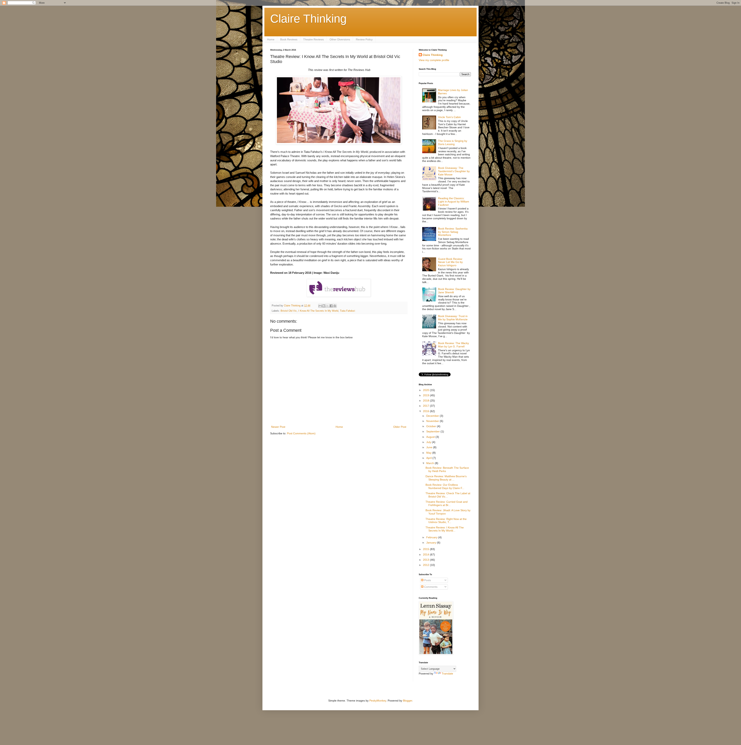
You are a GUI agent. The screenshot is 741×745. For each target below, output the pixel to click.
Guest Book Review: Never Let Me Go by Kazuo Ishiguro (450, 262)
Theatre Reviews (313, 39)
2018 (426, 400)
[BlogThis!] (324, 306)
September (433, 431)
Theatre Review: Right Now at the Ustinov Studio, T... (446, 520)
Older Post (399, 426)
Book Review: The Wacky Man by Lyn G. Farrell (453, 345)
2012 (426, 564)
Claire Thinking (308, 18)
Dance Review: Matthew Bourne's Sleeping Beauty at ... (446, 478)
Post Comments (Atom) (301, 433)
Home (270, 39)
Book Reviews (288, 39)
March (430, 463)
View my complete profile (434, 60)
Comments (430, 586)
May (429, 452)
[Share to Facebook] (331, 306)
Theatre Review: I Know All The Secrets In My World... (444, 529)
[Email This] (320, 306)
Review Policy (364, 39)
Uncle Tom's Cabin (449, 117)
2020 (426, 390)
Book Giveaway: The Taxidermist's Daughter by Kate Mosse (454, 171)
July (429, 442)
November (433, 421)
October (431, 426)
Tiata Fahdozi (347, 311)
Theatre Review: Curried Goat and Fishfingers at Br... (446, 503)
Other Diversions (340, 39)
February (432, 537)
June (429, 447)
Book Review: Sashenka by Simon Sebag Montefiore (453, 232)
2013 (426, 559)
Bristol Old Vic (289, 311)
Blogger (407, 700)
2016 (426, 411)
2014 (426, 554)
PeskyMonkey (377, 700)
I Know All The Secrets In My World (318, 311)
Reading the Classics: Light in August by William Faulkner (453, 201)
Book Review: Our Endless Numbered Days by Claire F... (444, 486)
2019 (426, 395)
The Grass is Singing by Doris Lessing (452, 142)
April (429, 457)
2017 (426, 405)
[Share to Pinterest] (335, 306)
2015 (426, 549)
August (431, 436)
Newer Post (278, 426)
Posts (427, 580)
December (433, 415)
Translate (447, 673)
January (431, 542)
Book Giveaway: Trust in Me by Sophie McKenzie (453, 318)
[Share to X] (327, 306)
